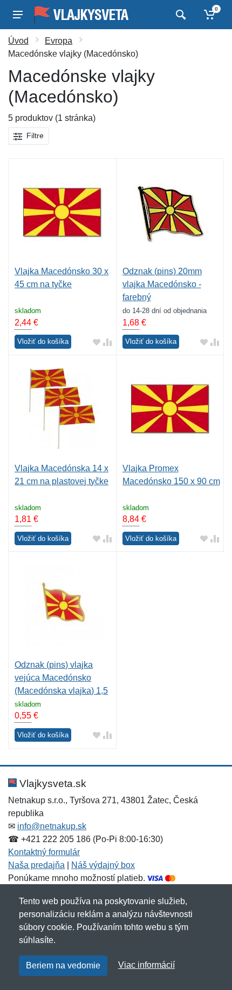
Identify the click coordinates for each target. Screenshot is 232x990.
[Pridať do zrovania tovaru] (107, 342)
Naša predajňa (36, 865)
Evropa (58, 40)
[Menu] (18, 14)
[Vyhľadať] (179, 14)
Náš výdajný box (103, 865)
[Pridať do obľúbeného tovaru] (96, 342)
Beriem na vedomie (63, 965)
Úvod (18, 40)
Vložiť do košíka (43, 341)
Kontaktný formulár (44, 852)
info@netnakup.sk (51, 826)
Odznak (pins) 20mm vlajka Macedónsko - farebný (162, 284)
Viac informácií (146, 964)
